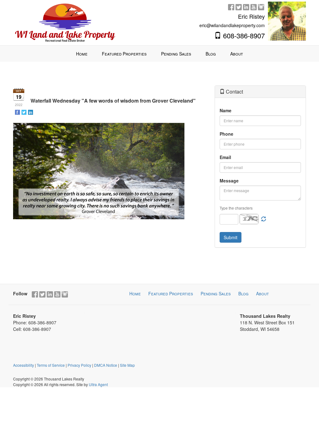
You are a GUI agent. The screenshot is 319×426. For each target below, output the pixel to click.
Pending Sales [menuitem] (176, 54)
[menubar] (159, 54)
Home (135, 293)
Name (225, 110)
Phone (226, 134)
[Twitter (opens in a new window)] (238, 6)
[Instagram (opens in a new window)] (261, 6)
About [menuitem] (236, 54)
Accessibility (23, 365)
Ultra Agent (98, 384)
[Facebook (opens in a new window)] (231, 6)
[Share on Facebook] (18, 112)
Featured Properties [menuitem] (124, 54)
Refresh (263, 219)
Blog (243, 293)
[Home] (65, 22)
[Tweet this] (24, 112)
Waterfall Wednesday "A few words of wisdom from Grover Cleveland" (113, 100)
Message (229, 180)
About (262, 293)
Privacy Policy (79, 365)
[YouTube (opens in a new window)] (253, 6)
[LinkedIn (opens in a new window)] (246, 6)
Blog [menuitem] (211, 54)
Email (225, 157)
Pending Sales (216, 293)
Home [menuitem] (82, 54)
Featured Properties (170, 293)
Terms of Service (51, 365)
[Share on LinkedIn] (31, 112)
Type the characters (236, 208)
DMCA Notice (105, 365)
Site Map (127, 365)
